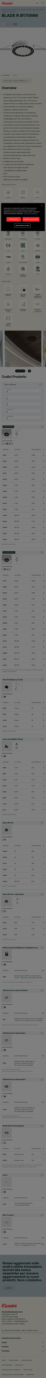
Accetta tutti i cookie (31, 219)
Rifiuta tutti (14, 219)
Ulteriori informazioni (30, 213)
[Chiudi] (41, 205)
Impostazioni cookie (22, 225)
